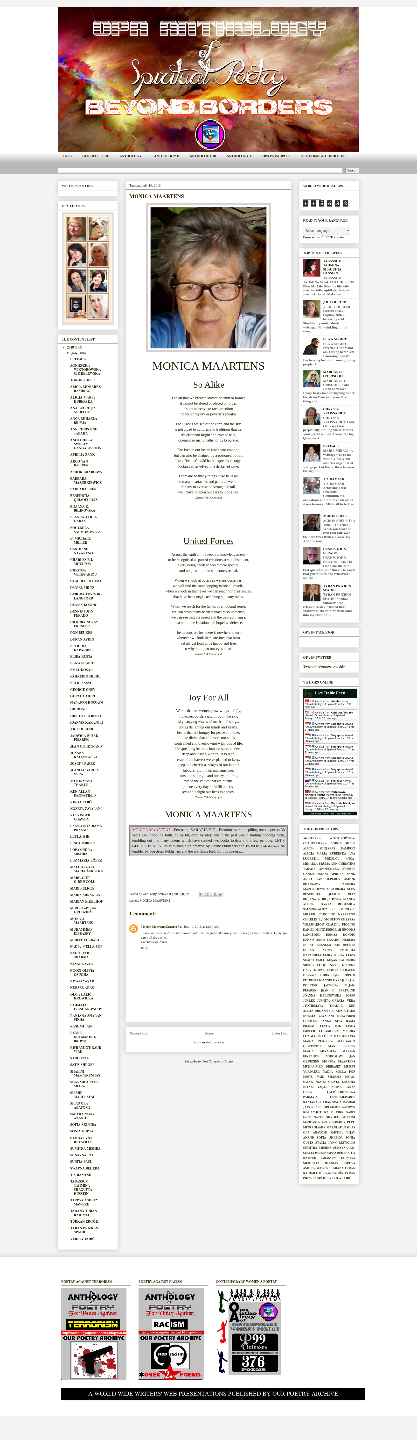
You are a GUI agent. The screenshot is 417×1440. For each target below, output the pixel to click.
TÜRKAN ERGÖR (84, 1221)
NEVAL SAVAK (81, 963)
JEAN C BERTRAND (86, 746)
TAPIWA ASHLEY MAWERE (84, 1202)
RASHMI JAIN (81, 1026)
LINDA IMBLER (82, 843)
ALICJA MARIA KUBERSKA (82, 399)
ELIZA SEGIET (82, 662)
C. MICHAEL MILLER (80, 540)
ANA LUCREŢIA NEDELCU (83, 409)
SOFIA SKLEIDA (83, 1124)
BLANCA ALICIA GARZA (83, 519)
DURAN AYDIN (82, 639)
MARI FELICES (82, 888)
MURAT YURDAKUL (86, 939)
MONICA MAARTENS (155, 900)
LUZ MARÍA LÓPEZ (86, 860)
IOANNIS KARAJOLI (86, 722)
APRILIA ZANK (82, 454)
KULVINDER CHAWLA (80, 817)
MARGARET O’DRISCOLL (82, 879)
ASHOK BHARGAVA (86, 471)
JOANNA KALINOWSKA (83, 754)
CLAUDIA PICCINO (85, 580)
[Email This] (201, 894)
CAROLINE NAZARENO (81, 551)
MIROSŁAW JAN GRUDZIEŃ (83, 910)
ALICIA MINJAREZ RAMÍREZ (85, 388)
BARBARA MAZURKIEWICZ (86, 480)
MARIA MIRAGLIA (85, 894)
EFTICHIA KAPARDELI (82, 647)
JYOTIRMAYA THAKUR (81, 782)
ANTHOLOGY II (166, 156)
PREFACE (78, 358)
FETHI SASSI (80, 682)
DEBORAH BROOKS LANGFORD (86, 596)
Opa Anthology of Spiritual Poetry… (326, 704)
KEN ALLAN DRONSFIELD (83, 793)
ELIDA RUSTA (81, 656)
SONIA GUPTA (81, 1130)
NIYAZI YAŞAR (82, 981)
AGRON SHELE (82, 380)
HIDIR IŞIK (79, 709)
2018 (71, 347)
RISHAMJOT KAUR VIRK (85, 1049)
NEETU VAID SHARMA (80, 955)
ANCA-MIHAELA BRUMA (83, 420)
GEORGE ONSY (82, 689)
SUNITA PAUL (81, 1161)
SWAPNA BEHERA (85, 1168)
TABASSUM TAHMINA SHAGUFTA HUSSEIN (81, 1187)
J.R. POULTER (81, 728)
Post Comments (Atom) (217, 1061)
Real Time (328, 813)
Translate (337, 237)
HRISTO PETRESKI (85, 715)
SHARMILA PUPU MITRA (84, 1084)
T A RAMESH (80, 1174)
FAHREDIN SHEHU (85, 676)
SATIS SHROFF (82, 1064)
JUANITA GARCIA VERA (84, 772)
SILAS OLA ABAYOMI (80, 1105)
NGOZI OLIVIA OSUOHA (82, 972)
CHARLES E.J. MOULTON (81, 561)
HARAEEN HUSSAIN (86, 702)
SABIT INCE (79, 1058)
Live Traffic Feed (330, 693)
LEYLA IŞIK (80, 836)
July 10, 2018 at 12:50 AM (201, 926)
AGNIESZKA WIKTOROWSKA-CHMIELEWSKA (86, 369)
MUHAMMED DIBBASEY (81, 931)
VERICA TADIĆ (82, 1238)
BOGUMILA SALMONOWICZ (85, 529)
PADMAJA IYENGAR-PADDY (86, 1007)
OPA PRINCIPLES (276, 156)
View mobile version (208, 1042)
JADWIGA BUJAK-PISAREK (84, 737)
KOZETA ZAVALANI (86, 808)
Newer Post (138, 1033)
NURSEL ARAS (82, 987)
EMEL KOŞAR (81, 669)
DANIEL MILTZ (82, 587)
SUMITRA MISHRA (85, 1148)
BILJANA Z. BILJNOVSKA (82, 508)
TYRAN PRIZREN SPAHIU (84, 1229)
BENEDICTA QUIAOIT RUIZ (83, 497)
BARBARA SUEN (83, 489)
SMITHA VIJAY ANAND (82, 1115)
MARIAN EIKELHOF (86, 901)
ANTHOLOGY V (239, 156)
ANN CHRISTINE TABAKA (83, 431)
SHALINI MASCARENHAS (85, 1073)
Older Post (280, 1033)
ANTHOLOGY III (203, 156)
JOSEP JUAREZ (82, 763)
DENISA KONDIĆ (83, 604)
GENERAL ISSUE (95, 156)
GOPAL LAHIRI (82, 696)
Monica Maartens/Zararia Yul (161, 926)
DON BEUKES (81, 632)
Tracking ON (344, 813)
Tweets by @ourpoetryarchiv (324, 666)
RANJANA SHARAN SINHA (86, 1017)
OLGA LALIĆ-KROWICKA (81, 996)
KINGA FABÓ (81, 802)
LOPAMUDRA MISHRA (81, 851)
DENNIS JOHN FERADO (81, 613)
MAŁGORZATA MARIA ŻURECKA (86, 868)
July (74, 353)
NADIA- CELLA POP (86, 946)
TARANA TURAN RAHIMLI (83, 1212)
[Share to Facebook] (215, 894)
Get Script (315, 813)
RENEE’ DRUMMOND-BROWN (83, 1036)
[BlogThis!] (206, 894)
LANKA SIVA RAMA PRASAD (86, 827)
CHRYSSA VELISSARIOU (83, 572)
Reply (145, 948)
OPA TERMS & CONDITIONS (324, 156)
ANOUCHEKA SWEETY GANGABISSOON (85, 444)
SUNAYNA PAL (82, 1154)
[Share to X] (210, 894)
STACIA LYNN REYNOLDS (81, 1139)
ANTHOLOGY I (131, 156)
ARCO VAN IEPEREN (79, 463)
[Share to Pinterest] (220, 894)
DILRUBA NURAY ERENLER (84, 623)
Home (67, 156)
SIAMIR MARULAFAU (82, 1094)
